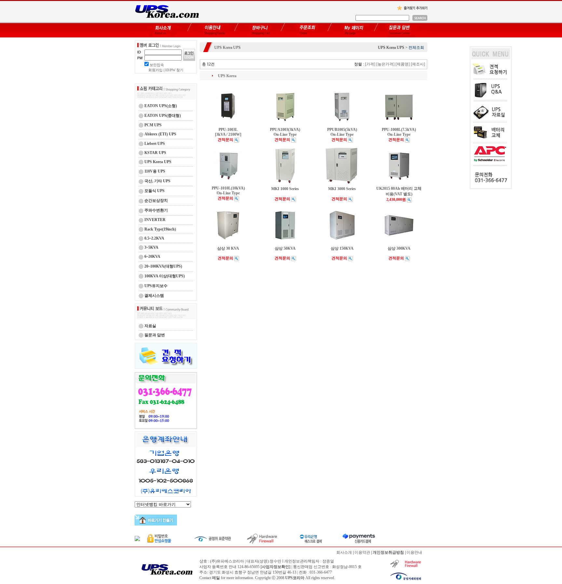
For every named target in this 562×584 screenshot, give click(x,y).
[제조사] (418, 64)
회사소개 (344, 552)
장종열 (328, 561)
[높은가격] (385, 64)
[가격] (370, 64)
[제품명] (402, 64)
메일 (216, 578)
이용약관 (362, 552)
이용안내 (414, 552)
